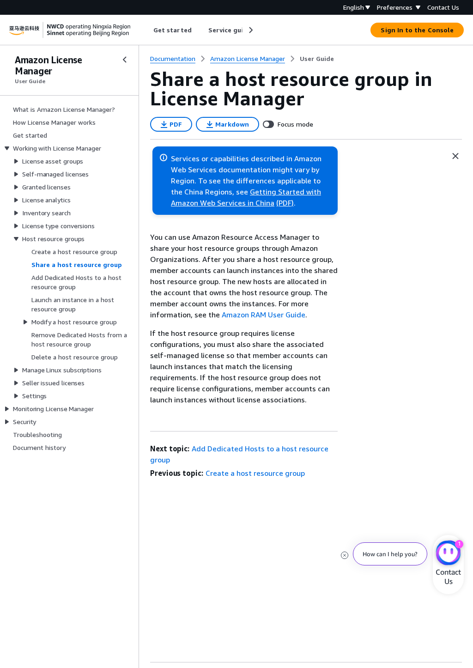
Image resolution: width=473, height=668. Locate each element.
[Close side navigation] (124, 59)
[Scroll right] (250, 30)
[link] (317, 58)
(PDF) (285, 202)
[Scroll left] (146, 30)
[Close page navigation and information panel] (455, 156)
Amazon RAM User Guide (263, 314)
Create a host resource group (255, 473)
